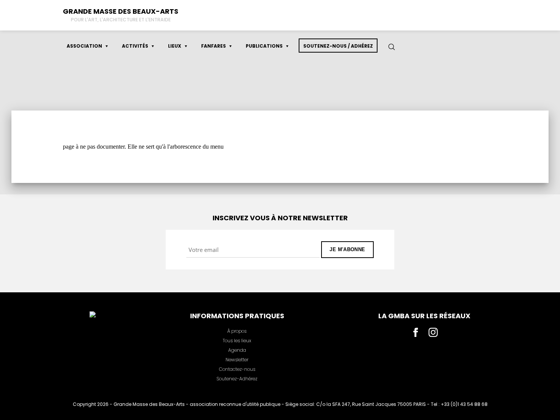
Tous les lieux (237, 340)
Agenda (237, 350)
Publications (264, 46)
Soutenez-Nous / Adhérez (338, 46)
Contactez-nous (237, 369)
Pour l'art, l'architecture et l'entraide (121, 19)
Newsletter (237, 359)
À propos (236, 331)
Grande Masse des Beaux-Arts (120, 11)
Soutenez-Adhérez (237, 378)
